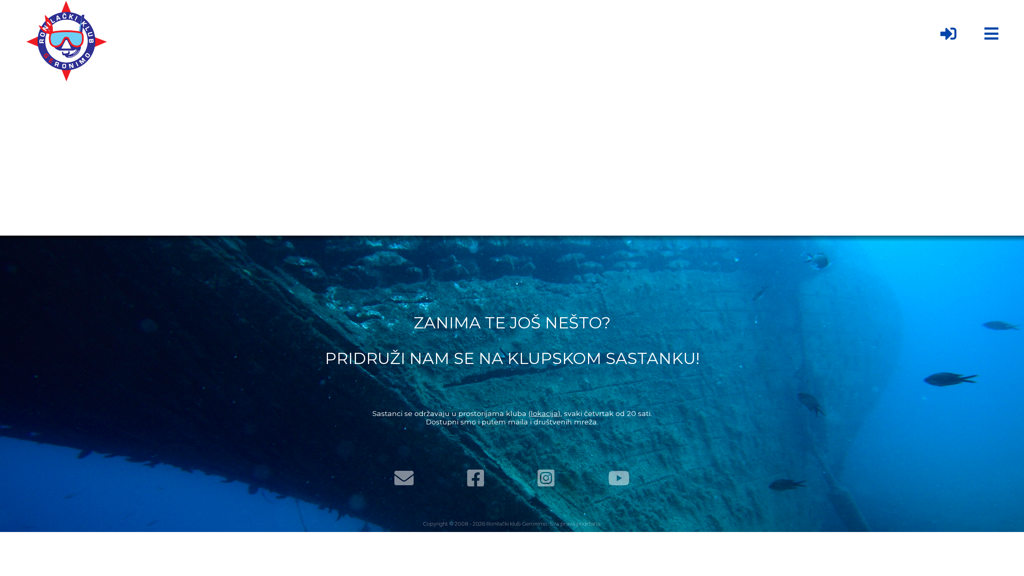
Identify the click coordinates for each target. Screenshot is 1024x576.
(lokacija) (544, 413)
